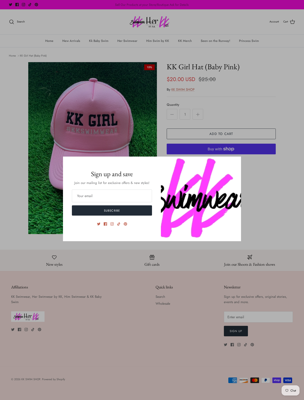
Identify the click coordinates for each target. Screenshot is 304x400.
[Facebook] (105, 224)
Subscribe (112, 210)
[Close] (235, 162)
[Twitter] (98, 224)
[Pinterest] (125, 224)
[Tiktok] (118, 224)
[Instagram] (112, 224)
